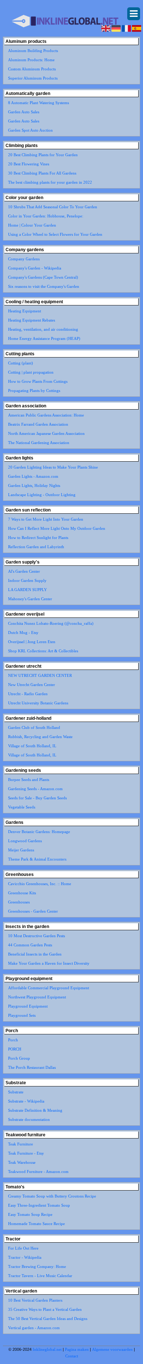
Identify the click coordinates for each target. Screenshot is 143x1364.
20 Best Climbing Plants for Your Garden (43, 155)
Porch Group (19, 1058)
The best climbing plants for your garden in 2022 (50, 182)
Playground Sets (22, 1015)
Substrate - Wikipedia (26, 1101)
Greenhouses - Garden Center (33, 911)
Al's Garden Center (24, 571)
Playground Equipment (28, 1006)
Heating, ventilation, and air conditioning (43, 329)
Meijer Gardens (21, 850)
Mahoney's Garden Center (30, 599)
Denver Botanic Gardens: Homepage (39, 831)
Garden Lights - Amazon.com (33, 476)
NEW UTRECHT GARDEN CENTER (40, 675)
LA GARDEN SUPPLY (27, 589)
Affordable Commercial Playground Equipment (48, 988)
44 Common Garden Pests (30, 945)
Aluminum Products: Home (31, 60)
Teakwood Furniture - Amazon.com (38, 1171)
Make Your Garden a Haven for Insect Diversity (48, 963)
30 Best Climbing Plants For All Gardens (42, 173)
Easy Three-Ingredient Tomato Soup (39, 1205)
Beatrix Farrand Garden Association (38, 424)
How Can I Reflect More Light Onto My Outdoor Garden (56, 528)
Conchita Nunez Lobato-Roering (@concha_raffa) (51, 623)
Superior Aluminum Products (33, 78)
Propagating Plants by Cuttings (34, 390)
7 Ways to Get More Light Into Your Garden (45, 519)
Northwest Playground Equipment (37, 997)
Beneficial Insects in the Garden (35, 954)
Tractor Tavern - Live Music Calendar (40, 1275)
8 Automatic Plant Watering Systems (38, 102)
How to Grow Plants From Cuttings (37, 381)
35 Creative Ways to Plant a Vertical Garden (45, 1309)
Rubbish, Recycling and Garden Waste (40, 736)
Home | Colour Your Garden (32, 225)
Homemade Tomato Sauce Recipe (36, 1223)
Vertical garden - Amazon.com (34, 1328)
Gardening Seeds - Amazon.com (35, 788)
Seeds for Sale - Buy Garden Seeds (37, 798)
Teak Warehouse (22, 1162)
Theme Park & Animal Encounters (37, 859)
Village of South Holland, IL (32, 746)
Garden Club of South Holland (34, 727)
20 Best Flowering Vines (28, 164)
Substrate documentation (29, 1119)
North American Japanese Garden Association (46, 433)
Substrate (15, 1092)
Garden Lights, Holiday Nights (34, 485)
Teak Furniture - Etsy (26, 1153)
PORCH (14, 1049)
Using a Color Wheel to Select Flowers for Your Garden (55, 234)
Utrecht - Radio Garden (28, 694)
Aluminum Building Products (33, 50)
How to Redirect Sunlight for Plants (38, 537)
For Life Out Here (23, 1248)
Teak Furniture (20, 1144)
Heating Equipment (24, 311)
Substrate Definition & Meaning (35, 1110)
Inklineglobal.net (47, 1349)
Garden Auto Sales (23, 112)
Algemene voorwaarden (112, 1349)
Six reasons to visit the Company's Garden (43, 286)
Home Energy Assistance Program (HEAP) (44, 338)
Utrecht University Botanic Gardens (38, 703)
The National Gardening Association (38, 442)
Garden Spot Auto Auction (30, 130)
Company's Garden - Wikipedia (34, 268)
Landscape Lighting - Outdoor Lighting (42, 494)
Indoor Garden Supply (27, 580)
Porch (13, 1040)
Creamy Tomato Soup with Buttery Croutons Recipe (52, 1196)
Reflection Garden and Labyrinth (36, 546)
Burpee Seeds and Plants (28, 779)
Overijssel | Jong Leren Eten (31, 641)
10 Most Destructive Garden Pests (36, 936)
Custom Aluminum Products (32, 69)
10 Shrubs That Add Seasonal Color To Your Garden (52, 207)
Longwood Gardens (25, 841)
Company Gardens (24, 259)
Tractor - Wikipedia (24, 1257)
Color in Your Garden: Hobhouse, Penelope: (45, 216)
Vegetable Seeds (21, 807)
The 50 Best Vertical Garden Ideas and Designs (47, 1318)
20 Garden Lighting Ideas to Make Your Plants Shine (53, 467)
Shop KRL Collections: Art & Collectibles (43, 651)
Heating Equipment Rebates (31, 320)
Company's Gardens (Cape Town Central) (43, 277)
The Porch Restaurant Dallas (32, 1067)
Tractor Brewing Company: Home (37, 1266)
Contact (71, 1356)
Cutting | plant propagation (31, 372)
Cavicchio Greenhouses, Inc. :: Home (39, 883)
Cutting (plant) (20, 363)
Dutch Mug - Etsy (23, 632)
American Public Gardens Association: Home (46, 415)
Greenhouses (19, 902)
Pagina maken (77, 1349)
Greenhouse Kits (22, 893)
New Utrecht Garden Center (31, 684)
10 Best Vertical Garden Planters (35, 1300)
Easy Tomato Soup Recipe (30, 1214)
